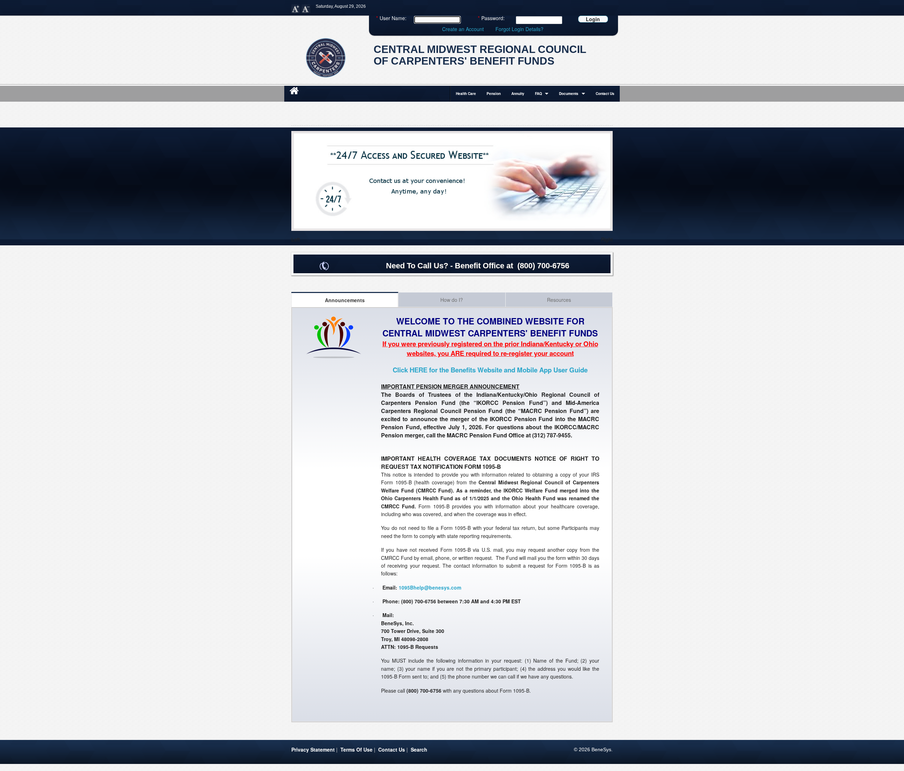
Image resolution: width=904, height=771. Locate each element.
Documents (568, 93)
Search (419, 749)
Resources (559, 299)
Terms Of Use (356, 749)
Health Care (466, 93)
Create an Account (463, 28)
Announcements (345, 300)
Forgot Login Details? (519, 28)
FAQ (538, 93)
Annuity (517, 93)
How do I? (451, 299)
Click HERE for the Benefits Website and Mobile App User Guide (490, 370)
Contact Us (605, 93)
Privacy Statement (313, 749)
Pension (494, 93)
